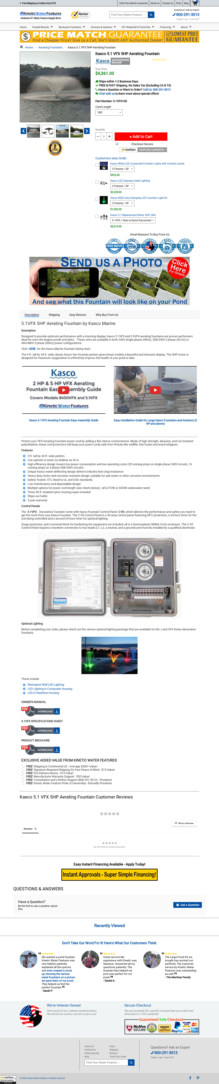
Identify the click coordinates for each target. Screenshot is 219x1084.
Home (23, 27)
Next (87, 131)
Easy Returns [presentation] (77, 314)
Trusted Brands (41, 27)
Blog (186, 3)
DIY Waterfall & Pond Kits (136, 27)
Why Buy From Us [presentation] (107, 314)
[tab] (32, 315)
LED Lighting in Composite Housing (50, 688)
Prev (23, 131)
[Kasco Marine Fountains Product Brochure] (40, 754)
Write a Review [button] (186, 823)
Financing (166, 27)
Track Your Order (118, 1056)
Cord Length (103, 107)
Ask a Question (189, 905)
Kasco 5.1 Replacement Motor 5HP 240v (133, 215)
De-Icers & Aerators (102, 27)
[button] (8, 1079)
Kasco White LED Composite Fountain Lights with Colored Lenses (147, 163)
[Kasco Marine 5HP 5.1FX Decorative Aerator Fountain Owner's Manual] (40, 715)
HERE (32, 348)
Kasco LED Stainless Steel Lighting (130, 180)
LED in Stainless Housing (43, 692)
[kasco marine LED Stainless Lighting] (109, 673)
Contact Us (167, 3)
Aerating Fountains (50, 47)
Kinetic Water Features (37, 1078)
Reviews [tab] (28, 828)
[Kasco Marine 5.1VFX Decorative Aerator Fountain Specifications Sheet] (40, 734)
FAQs (178, 3)
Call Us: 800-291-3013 (157, 89)
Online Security (91, 1053)
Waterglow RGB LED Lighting (46, 684)
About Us (155, 3)
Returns (113, 1053)
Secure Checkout (137, 1005)
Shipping (114, 1049)
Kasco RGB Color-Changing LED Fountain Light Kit (138, 197)
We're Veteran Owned (63, 1005)
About (184, 27)
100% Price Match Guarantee (133, 3)
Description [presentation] (32, 314)
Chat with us (107, 93)
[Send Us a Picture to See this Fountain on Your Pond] (109, 304)
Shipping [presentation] (54, 314)
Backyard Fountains (70, 27)
